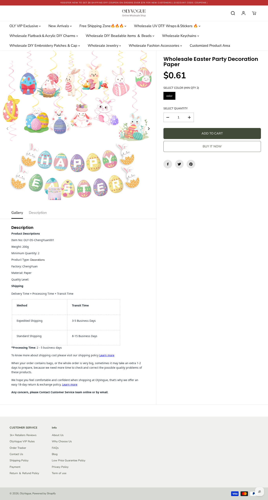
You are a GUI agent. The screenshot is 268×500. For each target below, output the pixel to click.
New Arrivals (59, 26)
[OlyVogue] (134, 13)
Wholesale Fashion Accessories (154, 45)
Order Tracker (18, 448)
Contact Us (16, 454)
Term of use (59, 473)
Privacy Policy (60, 467)
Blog (54, 454)
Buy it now (212, 146)
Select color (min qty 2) (181, 88)
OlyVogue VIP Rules (22, 441)
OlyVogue (25, 493)
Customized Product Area (210, 45)
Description (38, 212)
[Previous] (7, 128)
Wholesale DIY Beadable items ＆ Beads (119, 35)
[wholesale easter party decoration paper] (78, 128)
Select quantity (175, 108)
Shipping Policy (19, 460)
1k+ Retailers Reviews (23, 435)
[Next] (148, 128)
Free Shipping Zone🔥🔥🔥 (102, 26)
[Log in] (243, 13)
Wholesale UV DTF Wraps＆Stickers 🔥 (166, 26)
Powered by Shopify (44, 493)
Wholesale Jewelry (103, 45)
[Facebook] (167, 164)
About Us (58, 435)
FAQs (55, 448)
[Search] (233, 13)
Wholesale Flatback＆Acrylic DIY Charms (42, 35)
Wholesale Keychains (179, 35)
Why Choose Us (62, 441)
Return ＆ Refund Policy (24, 473)
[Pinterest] (191, 164)
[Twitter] (179, 164)
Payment (15, 467)
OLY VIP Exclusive (24, 26)
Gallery (17, 212)
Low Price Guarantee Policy (68, 460)
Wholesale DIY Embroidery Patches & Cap (43, 45)
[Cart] (254, 13)
